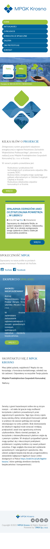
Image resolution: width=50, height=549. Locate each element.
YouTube (8, 270)
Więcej (9, 191)
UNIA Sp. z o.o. (41, 526)
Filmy (21, 220)
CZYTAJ (7, 76)
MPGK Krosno (24, 524)
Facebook (21, 270)
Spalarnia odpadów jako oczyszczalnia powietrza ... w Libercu (24, 212)
